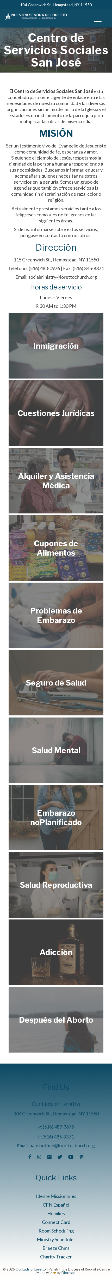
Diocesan (68, 1272)
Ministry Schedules (56, 1239)
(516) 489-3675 (58, 1127)
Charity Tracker (56, 1256)
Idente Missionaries (56, 1196)
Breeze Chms (56, 1248)
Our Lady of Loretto (31, 1269)
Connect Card (56, 1222)
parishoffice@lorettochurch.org (62, 1145)
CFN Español (56, 1205)
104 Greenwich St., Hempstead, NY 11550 (56, 4)
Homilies (56, 1213)
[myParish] (81, 1157)
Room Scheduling (56, 1231)
